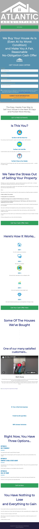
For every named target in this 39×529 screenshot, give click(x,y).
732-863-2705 (21, 527)
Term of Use (21, 92)
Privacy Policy (27, 92)
